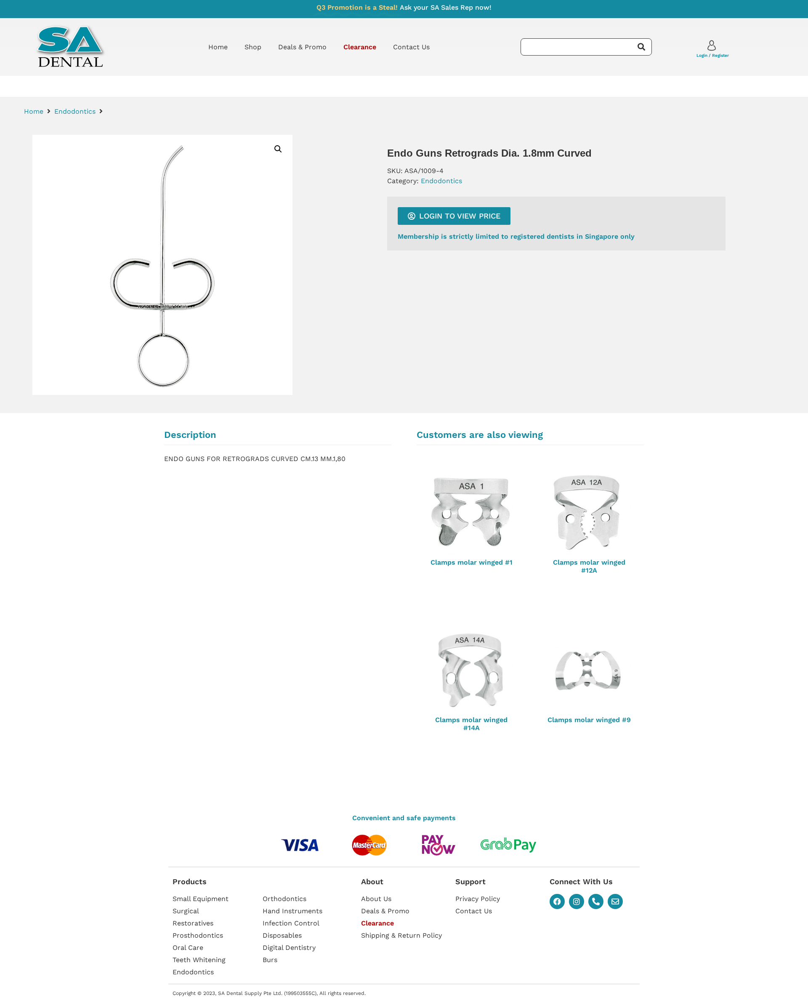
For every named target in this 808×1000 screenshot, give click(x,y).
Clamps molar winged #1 (472, 562)
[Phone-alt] (595, 901)
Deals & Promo (302, 47)
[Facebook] (557, 901)
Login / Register (712, 55)
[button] (278, 149)
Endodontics (75, 111)
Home (218, 47)
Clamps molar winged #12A (589, 566)
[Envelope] (615, 901)
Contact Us (411, 47)
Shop (253, 47)
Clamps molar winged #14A (471, 724)
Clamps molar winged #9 (589, 720)
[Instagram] (576, 901)
